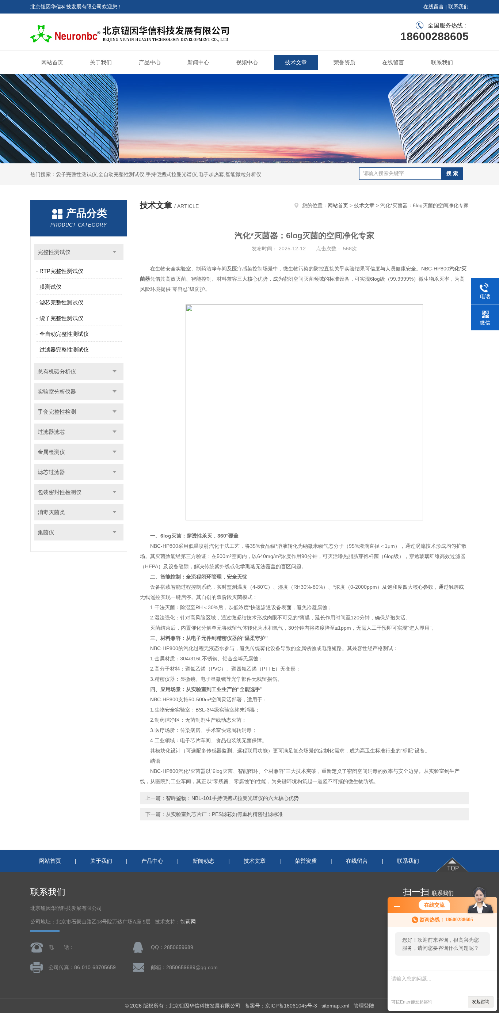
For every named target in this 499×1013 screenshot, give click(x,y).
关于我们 (101, 62)
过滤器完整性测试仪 (64, 349)
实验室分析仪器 (57, 391)
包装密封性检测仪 (59, 492)
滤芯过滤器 (51, 472)
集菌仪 (46, 532)
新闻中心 (198, 62)
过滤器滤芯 (51, 432)
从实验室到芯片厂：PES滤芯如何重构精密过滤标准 (224, 814)
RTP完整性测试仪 (61, 271)
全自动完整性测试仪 (64, 334)
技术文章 (296, 62)
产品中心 (150, 62)
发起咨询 (481, 1001)
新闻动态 (203, 861)
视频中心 (247, 62)
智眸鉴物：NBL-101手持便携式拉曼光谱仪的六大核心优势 (232, 798)
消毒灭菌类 (51, 512)
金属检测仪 (51, 452)
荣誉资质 (344, 62)
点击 (114, 252)
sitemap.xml (335, 1006)
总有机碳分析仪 (57, 371)
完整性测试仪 (54, 252)
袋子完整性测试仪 (61, 318)
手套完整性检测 (57, 412)
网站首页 (52, 62)
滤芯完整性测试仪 (61, 302)
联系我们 (458, 7)
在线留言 (433, 7)
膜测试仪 (50, 287)
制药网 (188, 922)
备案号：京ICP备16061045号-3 (281, 1006)
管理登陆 (364, 1006)
